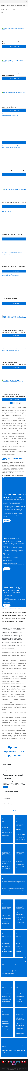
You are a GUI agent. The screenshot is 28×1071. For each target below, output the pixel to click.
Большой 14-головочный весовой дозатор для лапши (13, 42)
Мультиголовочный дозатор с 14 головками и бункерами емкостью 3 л (13, 267)
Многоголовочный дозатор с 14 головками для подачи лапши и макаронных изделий (13, 171)
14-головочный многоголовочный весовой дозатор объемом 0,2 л (12, 74)
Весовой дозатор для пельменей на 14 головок (14, 202)
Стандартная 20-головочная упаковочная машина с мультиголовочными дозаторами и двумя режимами (13, 332)
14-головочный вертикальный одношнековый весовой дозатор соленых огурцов (13, 139)
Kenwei (2, 9)
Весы (14, 9)
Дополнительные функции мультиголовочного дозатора (14, 589)
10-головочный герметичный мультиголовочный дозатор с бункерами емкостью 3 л (12, 300)
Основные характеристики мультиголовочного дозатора (14, 495)
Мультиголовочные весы (7, 12)
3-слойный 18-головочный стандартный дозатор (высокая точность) (12, 235)
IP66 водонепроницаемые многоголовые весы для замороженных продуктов (13, 106)
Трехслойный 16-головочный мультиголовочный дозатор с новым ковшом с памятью (14, 364)
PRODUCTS (8, 9)
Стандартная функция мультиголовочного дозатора (12, 539)
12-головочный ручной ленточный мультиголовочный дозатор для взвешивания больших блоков (13, 396)
